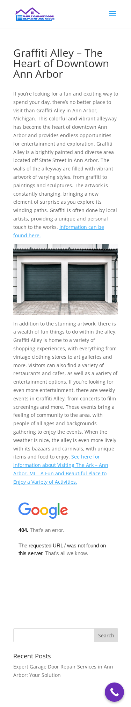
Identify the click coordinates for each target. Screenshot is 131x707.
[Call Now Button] (114, 692)
